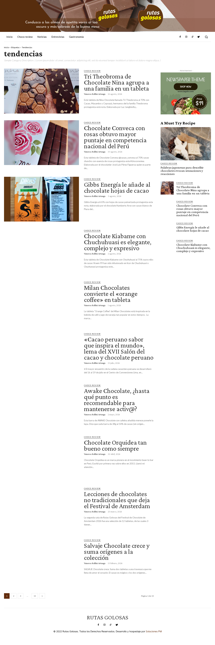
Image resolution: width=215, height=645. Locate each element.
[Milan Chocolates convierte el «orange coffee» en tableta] (41, 302)
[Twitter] (199, 37)
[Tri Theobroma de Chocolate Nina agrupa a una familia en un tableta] (41, 91)
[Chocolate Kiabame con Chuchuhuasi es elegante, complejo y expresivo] (41, 250)
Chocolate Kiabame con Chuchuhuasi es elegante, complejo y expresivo (117, 242)
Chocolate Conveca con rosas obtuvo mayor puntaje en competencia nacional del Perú (115, 137)
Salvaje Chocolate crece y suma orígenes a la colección (116, 551)
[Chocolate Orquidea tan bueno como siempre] (41, 457)
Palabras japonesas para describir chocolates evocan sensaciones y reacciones (182, 171)
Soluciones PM (154, 631)
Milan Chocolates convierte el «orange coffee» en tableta (111, 293)
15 (35, 596)
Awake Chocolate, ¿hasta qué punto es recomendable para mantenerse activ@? (116, 400)
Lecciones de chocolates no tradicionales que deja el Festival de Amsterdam (117, 500)
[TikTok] (192, 37)
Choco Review (92, 71)
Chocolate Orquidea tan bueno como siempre (115, 445)
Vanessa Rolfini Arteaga (94, 94)
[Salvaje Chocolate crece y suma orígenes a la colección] (41, 560)
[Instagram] (186, 37)
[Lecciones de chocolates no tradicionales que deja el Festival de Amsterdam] (41, 508)
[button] (206, 37)
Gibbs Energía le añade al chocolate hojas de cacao (117, 187)
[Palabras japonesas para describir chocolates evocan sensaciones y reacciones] (186, 143)
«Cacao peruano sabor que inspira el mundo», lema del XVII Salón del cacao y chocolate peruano (119, 348)
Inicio (6, 47)
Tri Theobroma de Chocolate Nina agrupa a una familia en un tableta (116, 82)
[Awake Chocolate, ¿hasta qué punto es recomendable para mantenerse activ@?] (41, 405)
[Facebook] (180, 37)
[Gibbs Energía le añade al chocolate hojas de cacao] (41, 199)
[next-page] (42, 596)
